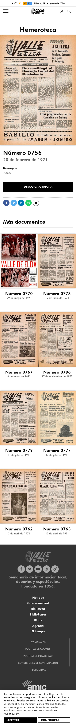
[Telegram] (55, 569)
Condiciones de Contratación (38, 662)
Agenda (38, 626)
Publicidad (39, 669)
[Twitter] (29, 569)
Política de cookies (57, 700)
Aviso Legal (38, 641)
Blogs (38, 620)
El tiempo (38, 631)
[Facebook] (21, 569)
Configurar (50, 720)
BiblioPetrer (38, 614)
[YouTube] (38, 569)
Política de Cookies (37, 648)
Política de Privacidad (38, 655)
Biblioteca (38, 608)
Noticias (38, 597)
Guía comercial (38, 603)
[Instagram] (46, 569)
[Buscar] (69, 11)
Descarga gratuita (38, 186)
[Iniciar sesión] (61, 11)
